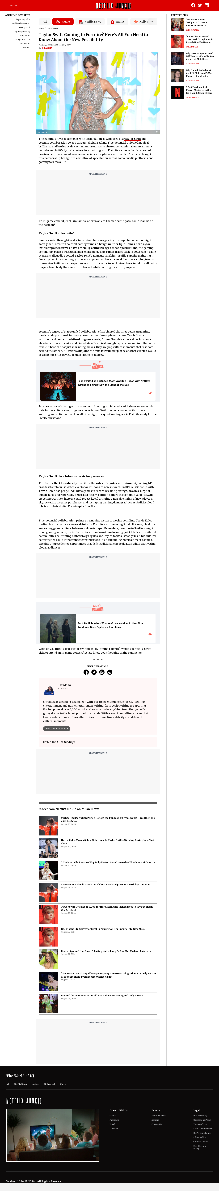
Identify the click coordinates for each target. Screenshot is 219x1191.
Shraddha (47, 48)
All (45, 21)
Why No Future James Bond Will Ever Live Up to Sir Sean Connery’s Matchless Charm (200, 56)
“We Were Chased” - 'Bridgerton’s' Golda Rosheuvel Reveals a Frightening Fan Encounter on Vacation (199, 22)
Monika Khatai (192, 98)
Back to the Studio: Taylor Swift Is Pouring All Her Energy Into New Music (103, 929)
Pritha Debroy (192, 30)
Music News (53, 28)
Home (13, 5)
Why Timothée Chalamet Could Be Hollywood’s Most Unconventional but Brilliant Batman (199, 73)
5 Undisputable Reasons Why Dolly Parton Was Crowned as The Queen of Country (108, 862)
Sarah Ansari (192, 47)
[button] (158, 132)
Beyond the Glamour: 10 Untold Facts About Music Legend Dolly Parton (102, 995)
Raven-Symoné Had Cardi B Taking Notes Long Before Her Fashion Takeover (106, 951)
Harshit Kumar (193, 64)
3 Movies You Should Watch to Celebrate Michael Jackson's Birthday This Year (105, 884)
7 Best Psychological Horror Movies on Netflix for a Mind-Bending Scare (199, 90)
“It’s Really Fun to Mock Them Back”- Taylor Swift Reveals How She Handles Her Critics (199, 39)
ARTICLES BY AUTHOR (57, 728)
